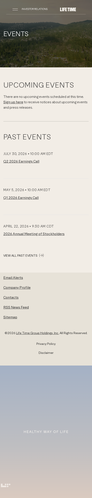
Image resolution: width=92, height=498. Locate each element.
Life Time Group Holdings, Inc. (37, 333)
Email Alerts (13, 277)
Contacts (11, 297)
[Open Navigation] (15, 9)
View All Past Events (20, 255)
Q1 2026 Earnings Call (21, 198)
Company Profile (17, 287)
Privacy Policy (46, 343)
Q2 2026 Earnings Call (21, 161)
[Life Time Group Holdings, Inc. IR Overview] (68, 9)
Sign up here (13, 102)
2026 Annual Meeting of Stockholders (34, 234)
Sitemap (10, 317)
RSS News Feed (16, 307)
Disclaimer (46, 352)
